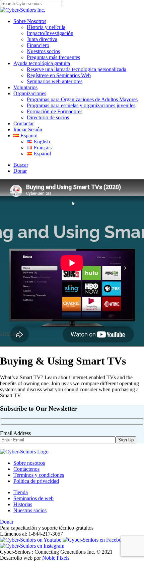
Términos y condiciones (38, 475)
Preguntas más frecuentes (53, 57)
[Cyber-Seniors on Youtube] (31, 540)
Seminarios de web (33, 498)
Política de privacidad (36, 481)
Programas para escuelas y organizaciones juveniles (81, 105)
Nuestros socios (43, 51)
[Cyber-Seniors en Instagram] (32, 546)
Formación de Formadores (54, 111)
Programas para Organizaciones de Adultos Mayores (82, 99)
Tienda (20, 492)
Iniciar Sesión (27, 129)
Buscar (20, 165)
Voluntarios (25, 87)
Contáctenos (26, 469)
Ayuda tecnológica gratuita (41, 63)
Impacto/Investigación (50, 33)
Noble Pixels (55, 558)
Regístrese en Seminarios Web (59, 75)
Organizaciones (29, 93)
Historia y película (46, 27)
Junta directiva (42, 39)
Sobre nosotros (29, 463)
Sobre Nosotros (29, 21)
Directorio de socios (48, 117)
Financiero (38, 45)
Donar (20, 171)
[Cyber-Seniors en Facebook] (95, 540)
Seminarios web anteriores (54, 81)
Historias (22, 504)
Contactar (23, 123)
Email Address (15, 433)
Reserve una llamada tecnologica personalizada (76, 69)
